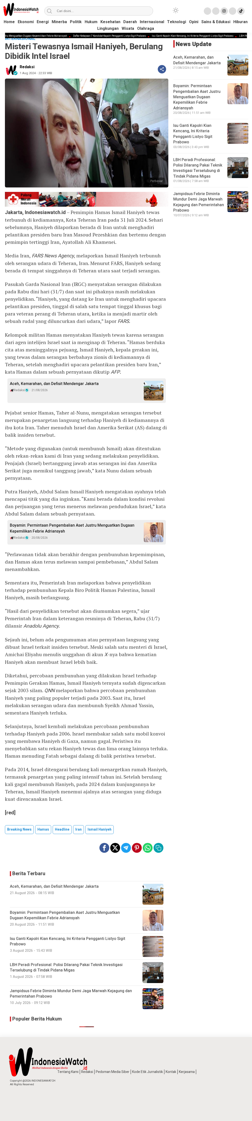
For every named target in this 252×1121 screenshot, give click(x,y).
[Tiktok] (241, 11)
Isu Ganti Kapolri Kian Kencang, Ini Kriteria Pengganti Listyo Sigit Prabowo (167, 36)
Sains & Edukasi (215, 22)
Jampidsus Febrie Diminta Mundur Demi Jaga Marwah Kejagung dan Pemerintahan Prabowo (198, 202)
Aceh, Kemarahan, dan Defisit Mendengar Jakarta (54, 384)
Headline (62, 829)
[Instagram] (224, 11)
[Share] (162, 69)
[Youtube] (232, 11)
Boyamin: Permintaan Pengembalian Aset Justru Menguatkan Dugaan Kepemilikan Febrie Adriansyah (72, 528)
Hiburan (240, 22)
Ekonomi (26, 22)
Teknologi (176, 22)
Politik (76, 22)
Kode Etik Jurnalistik (147, 1072)
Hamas (43, 829)
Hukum (91, 22)
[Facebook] (207, 11)
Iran (78, 829)
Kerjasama (187, 1072)
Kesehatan (110, 22)
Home (9, 22)
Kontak (171, 1072)
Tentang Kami (68, 1072)
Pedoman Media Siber (112, 1072)
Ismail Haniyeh (99, 829)
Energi (43, 22)
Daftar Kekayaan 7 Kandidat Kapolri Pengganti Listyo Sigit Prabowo (84, 36)
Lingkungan (108, 28)
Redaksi (27, 67)
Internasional (152, 22)
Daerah (130, 22)
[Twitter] (216, 11)
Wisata (128, 28)
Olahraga (145, 28)
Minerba (59, 22)
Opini (193, 22)
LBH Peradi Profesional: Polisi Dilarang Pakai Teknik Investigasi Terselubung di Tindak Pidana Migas (197, 168)
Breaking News (19, 829)
